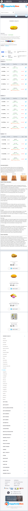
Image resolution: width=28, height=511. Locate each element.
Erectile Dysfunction (14, 261)
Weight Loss (16, 485)
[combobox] (20, 1)
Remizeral (2, 45)
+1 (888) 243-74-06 (8, 1)
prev (16, 15)
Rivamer (2, 44)
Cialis (14, 263)
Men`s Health (17, 483)
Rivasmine (9, 44)
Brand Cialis (14, 324)
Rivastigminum (14, 44)
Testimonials (7, 480)
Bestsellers (7, 485)
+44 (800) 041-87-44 (8, 1)
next (26, 15)
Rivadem (5, 44)
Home (6, 483)
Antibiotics (16, 480)
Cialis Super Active (14, 283)
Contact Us (7, 482)
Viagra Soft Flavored (14, 303)
